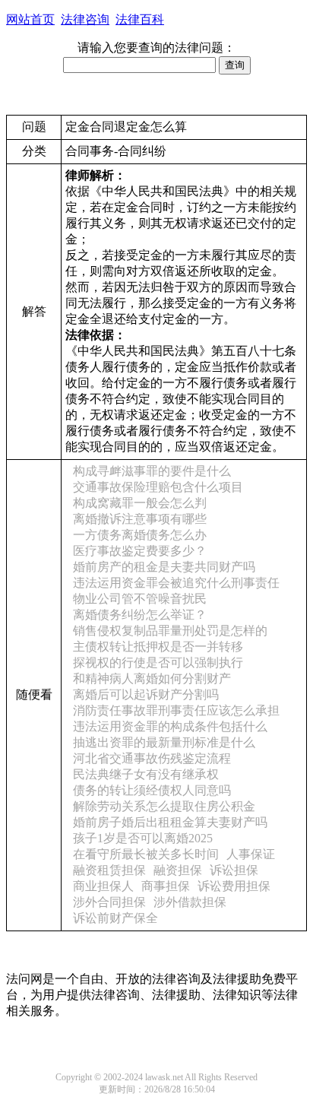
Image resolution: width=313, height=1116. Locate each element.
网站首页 (30, 19)
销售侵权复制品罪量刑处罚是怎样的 (170, 630)
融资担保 (177, 870)
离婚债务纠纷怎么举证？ (140, 614)
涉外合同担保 (109, 902)
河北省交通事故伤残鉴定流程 (152, 758)
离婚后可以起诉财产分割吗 (146, 694)
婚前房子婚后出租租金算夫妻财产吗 (170, 822)
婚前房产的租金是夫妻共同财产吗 (164, 566)
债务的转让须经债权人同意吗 (152, 790)
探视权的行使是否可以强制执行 (158, 662)
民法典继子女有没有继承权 (146, 774)
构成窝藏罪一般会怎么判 (140, 502)
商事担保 (165, 886)
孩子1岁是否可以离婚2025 (143, 838)
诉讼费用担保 (234, 886)
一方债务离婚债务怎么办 (140, 534)
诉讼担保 (234, 870)
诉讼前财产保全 (115, 918)
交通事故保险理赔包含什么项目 (158, 486)
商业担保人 (103, 886)
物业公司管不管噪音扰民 (140, 598)
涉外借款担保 (189, 902)
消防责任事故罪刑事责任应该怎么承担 (176, 710)
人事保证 (250, 854)
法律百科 (139, 19)
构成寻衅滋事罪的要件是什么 (152, 470)
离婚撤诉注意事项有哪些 (140, 518)
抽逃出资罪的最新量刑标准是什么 (164, 742)
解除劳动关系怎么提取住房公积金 (164, 806)
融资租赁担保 (109, 870)
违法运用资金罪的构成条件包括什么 (170, 726)
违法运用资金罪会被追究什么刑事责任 (176, 582)
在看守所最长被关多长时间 (146, 854)
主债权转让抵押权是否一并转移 (158, 646)
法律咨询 (85, 19)
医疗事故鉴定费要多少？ (140, 550)
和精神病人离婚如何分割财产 (152, 678)
